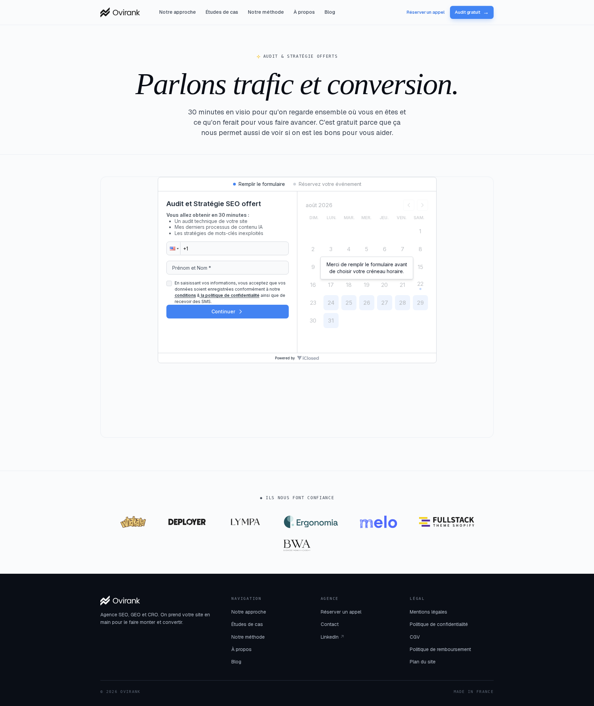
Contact (330, 624)
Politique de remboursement (440, 649)
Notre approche (177, 12)
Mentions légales (428, 612)
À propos (304, 12)
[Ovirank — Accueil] (120, 12)
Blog (329, 12)
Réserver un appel (425, 12)
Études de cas (222, 12)
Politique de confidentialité (439, 624)
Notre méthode (266, 12)
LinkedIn (332, 637)
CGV (415, 637)
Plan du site (423, 662)
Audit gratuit (472, 12)
